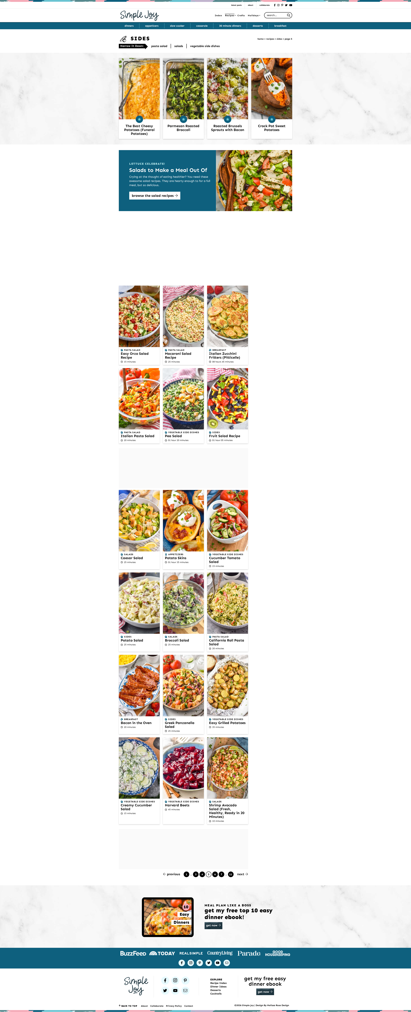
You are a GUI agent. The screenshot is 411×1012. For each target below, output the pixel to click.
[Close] (257, 475)
